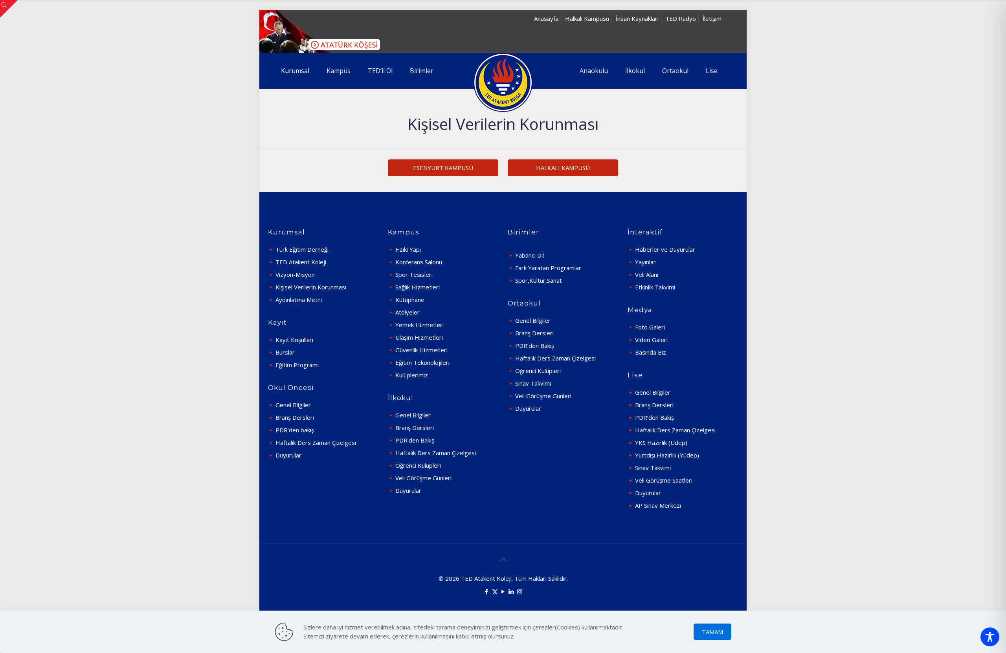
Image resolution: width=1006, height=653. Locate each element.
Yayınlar (645, 262)
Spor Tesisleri (414, 274)
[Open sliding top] (9, 9)
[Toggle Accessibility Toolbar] (990, 637)
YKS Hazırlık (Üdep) (661, 442)
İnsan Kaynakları (637, 18)
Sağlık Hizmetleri (417, 287)
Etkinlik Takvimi (655, 287)
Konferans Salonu (418, 262)
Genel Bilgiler (293, 405)
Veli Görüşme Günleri (423, 478)
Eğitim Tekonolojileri (422, 362)
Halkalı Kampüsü (587, 18)
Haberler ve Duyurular (665, 249)
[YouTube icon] (503, 591)
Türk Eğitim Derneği (302, 249)
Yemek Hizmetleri (419, 325)
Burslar (285, 352)
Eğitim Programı (297, 365)
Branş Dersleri (294, 417)
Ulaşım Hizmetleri (419, 337)
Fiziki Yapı (408, 249)
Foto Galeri (650, 327)
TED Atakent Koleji (300, 262)
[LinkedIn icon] (511, 591)
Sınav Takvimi (533, 383)
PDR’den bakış (294, 430)
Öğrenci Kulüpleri (418, 465)
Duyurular (288, 455)
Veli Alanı (646, 274)
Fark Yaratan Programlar (548, 268)
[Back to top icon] (503, 559)
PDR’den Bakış (414, 440)
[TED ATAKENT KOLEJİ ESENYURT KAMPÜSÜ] (502, 82)
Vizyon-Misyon (295, 274)
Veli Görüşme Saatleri (663, 480)
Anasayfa (546, 18)
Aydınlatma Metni (298, 300)
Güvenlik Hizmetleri (421, 350)
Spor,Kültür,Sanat (538, 280)
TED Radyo (680, 18)
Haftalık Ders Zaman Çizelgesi (315, 442)
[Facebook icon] (487, 591)
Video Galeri (651, 340)
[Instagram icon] (520, 591)
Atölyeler (407, 312)
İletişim (712, 18)
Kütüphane (409, 300)
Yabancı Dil (529, 255)
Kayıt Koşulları (294, 340)
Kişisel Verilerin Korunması (310, 287)
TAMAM (712, 632)
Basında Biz (650, 352)
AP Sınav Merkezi (658, 505)
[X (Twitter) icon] (495, 591)
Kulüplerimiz (411, 375)
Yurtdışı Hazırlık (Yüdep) (667, 455)
